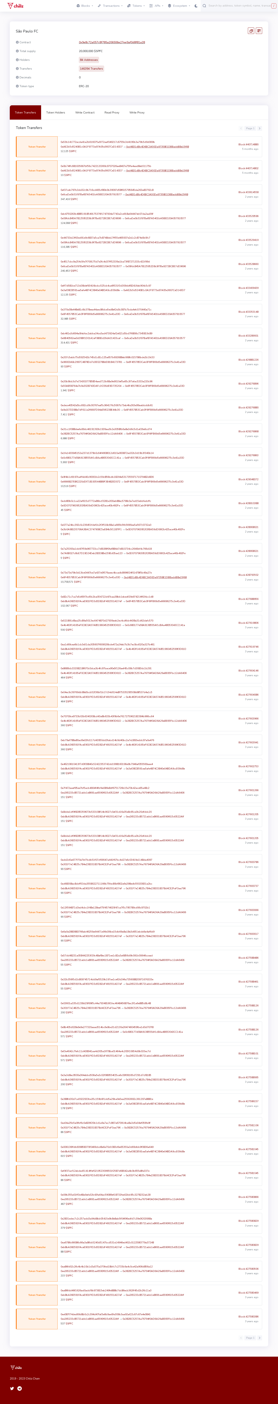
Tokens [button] (137, 6)
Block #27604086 (248, 694)
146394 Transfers (91, 69)
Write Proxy (136, 112)
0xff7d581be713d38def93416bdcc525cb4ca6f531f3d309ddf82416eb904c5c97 (106, 285)
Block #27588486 (248, 957)
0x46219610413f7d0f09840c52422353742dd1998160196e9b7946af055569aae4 (107, 764)
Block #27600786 (248, 862)
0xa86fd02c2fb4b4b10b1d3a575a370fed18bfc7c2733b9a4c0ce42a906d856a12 (107, 1266)
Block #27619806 (248, 623)
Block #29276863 (248, 455)
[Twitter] (12, 1388)
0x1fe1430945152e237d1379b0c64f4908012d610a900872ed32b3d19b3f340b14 (107, 453)
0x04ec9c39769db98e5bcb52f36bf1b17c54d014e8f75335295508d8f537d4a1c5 (106, 692)
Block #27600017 (248, 934)
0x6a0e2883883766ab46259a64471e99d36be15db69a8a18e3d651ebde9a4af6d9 (107, 931)
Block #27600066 (248, 910)
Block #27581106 (248, 1125)
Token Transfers (25, 112)
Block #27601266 (248, 790)
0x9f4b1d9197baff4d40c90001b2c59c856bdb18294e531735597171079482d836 (107, 477)
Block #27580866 (248, 1197)
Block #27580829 (248, 1221)
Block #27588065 (248, 1077)
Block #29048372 (248, 479)
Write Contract (84, 112)
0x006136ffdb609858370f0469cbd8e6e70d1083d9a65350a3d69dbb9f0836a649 (107, 1147)
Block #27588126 (248, 1005)
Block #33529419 (248, 240)
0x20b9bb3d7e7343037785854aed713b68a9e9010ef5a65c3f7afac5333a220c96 (106, 381)
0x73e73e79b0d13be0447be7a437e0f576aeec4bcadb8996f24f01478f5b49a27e (106, 572)
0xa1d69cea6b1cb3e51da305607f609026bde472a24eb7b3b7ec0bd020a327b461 (108, 644)
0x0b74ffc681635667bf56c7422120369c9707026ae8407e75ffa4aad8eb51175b (106, 166)
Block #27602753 (248, 766)
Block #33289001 (248, 335)
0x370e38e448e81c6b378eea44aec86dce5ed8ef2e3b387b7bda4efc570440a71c (106, 309)
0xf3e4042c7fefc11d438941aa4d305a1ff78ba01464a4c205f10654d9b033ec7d (106, 1051)
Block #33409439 (248, 288)
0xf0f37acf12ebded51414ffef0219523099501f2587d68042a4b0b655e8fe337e (105, 1171)
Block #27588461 (248, 981)
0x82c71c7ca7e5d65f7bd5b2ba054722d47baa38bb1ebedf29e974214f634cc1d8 (107, 596)
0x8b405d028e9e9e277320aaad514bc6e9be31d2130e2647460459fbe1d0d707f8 (107, 1027)
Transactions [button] (111, 6)
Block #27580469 (248, 1292)
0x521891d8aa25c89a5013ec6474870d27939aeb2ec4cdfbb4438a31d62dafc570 (107, 620)
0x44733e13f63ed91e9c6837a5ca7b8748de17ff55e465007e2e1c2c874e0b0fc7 (105, 237)
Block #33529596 (248, 216)
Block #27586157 (248, 1101)
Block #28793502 (248, 575)
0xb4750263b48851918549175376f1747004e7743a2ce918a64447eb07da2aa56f (107, 214)
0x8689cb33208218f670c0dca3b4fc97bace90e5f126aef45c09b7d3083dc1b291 (106, 668)
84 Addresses (89, 60)
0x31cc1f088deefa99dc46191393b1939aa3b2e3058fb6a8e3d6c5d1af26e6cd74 (106, 429)
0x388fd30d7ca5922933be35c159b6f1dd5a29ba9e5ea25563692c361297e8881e (107, 1099)
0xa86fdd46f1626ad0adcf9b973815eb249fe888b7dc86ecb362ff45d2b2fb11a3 (106, 1290)
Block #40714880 (248, 144)
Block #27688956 (248, 599)
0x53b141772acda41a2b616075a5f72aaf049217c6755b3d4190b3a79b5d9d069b (108, 142)
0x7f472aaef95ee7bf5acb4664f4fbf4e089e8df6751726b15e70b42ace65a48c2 (105, 788)
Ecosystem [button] (180, 6)
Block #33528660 (248, 264)
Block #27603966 (248, 718)
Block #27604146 (248, 670)
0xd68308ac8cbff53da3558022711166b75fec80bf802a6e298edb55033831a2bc (106, 883)
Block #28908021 (248, 527)
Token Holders (55, 112)
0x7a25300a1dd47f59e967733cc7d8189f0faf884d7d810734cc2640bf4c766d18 (106, 548)
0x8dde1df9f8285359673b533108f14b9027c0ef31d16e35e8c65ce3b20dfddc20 (106, 812)
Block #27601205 (248, 814)
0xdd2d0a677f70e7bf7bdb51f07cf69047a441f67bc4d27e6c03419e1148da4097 (106, 860)
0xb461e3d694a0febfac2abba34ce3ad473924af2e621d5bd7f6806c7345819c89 (106, 333)
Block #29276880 (248, 407)
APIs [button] (157, 6)
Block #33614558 (248, 192)
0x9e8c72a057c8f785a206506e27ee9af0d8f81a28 (112, 42)
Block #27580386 (248, 1316)
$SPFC (73, 151)
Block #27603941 (248, 742)
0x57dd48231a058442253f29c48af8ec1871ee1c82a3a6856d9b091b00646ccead (107, 955)
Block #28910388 (248, 503)
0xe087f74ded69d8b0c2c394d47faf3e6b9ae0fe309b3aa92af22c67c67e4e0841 (106, 1314)
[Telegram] (19, 1388)
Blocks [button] (85, 6)
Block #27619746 (248, 646)
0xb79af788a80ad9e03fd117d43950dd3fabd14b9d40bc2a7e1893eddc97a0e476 (107, 740)
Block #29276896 (248, 383)
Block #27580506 (248, 1269)
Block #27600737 (248, 886)
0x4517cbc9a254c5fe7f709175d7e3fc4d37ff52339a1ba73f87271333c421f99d (105, 261)
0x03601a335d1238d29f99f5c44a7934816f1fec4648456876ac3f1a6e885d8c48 (106, 1003)
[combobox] (242, 5)
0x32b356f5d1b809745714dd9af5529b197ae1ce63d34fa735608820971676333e (107, 979)
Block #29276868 (248, 431)
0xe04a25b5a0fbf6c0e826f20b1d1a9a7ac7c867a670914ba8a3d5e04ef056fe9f (105, 1123)
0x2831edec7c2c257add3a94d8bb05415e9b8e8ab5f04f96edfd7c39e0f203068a (106, 1218)
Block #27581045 (248, 1149)
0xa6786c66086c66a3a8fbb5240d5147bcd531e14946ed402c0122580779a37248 (107, 1242)
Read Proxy (112, 112)
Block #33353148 (248, 311)
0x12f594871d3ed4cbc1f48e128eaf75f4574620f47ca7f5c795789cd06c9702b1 (105, 907)
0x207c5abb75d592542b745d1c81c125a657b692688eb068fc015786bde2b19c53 (107, 357)
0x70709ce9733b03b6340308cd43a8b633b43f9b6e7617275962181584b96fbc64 (107, 716)
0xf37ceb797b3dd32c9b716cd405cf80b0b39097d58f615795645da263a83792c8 (107, 190)
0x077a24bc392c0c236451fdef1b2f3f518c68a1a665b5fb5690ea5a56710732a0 (106, 525)
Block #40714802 (248, 168)
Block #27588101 (248, 1053)
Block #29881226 (248, 359)
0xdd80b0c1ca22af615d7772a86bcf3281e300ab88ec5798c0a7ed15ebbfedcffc (106, 501)
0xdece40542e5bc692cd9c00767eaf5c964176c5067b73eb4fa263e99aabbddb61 (107, 405)
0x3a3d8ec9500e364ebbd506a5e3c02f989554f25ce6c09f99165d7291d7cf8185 (106, 1075)
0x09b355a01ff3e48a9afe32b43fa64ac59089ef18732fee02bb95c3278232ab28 (105, 1194)
